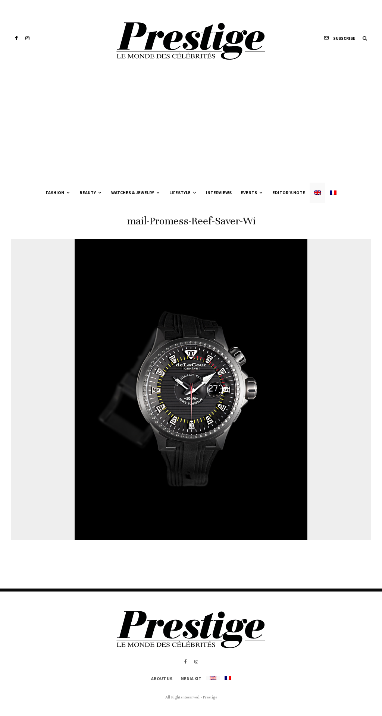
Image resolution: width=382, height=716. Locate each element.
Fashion (55, 192)
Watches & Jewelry (132, 192)
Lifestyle (180, 192)
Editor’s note (288, 192)
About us (161, 678)
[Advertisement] (191, 127)
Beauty (87, 192)
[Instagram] (27, 38)
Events (249, 192)
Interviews (219, 192)
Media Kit (191, 678)
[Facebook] (16, 38)
